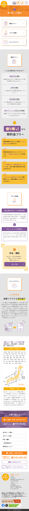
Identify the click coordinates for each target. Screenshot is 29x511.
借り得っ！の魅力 (7, 432)
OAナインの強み (7, 436)
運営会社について (7, 446)
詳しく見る (15, 264)
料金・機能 (6, 439)
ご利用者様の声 (7, 443)
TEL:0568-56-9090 (14, 481)
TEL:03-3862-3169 (14, 488)
